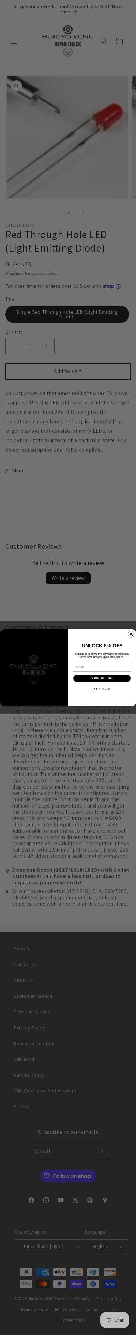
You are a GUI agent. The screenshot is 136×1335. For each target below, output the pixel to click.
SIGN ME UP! (102, 678)
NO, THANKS (102, 689)
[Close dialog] (131, 634)
